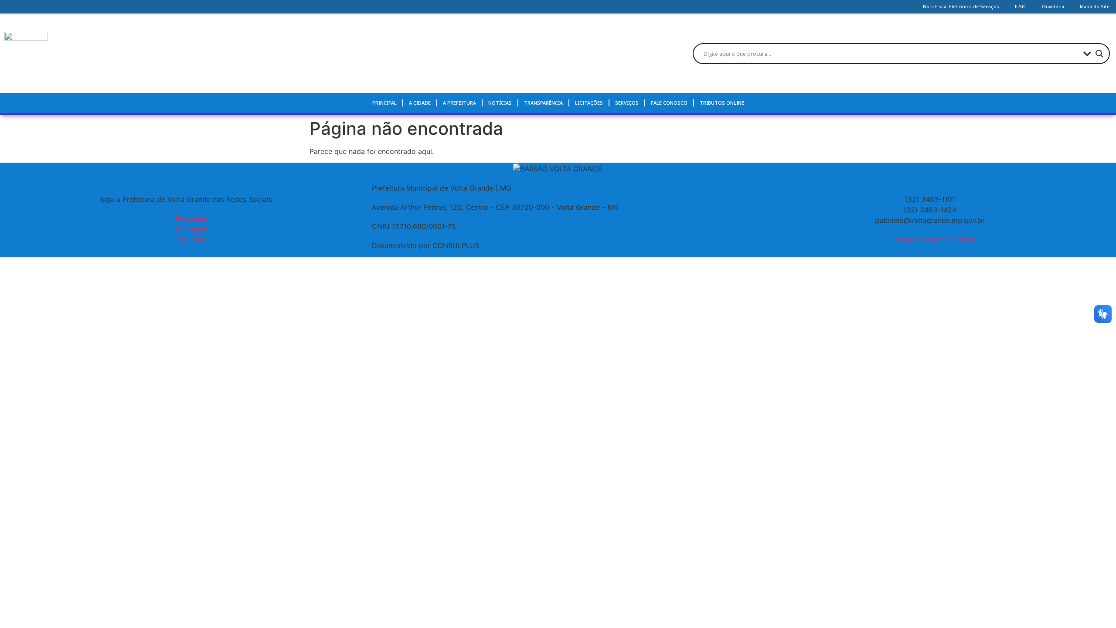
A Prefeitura (459, 102)
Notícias (500, 102)
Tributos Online (722, 102)
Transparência (543, 102)
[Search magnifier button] (1099, 54)
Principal (384, 102)
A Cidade (420, 102)
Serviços (627, 102)
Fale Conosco (669, 102)
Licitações (589, 102)
